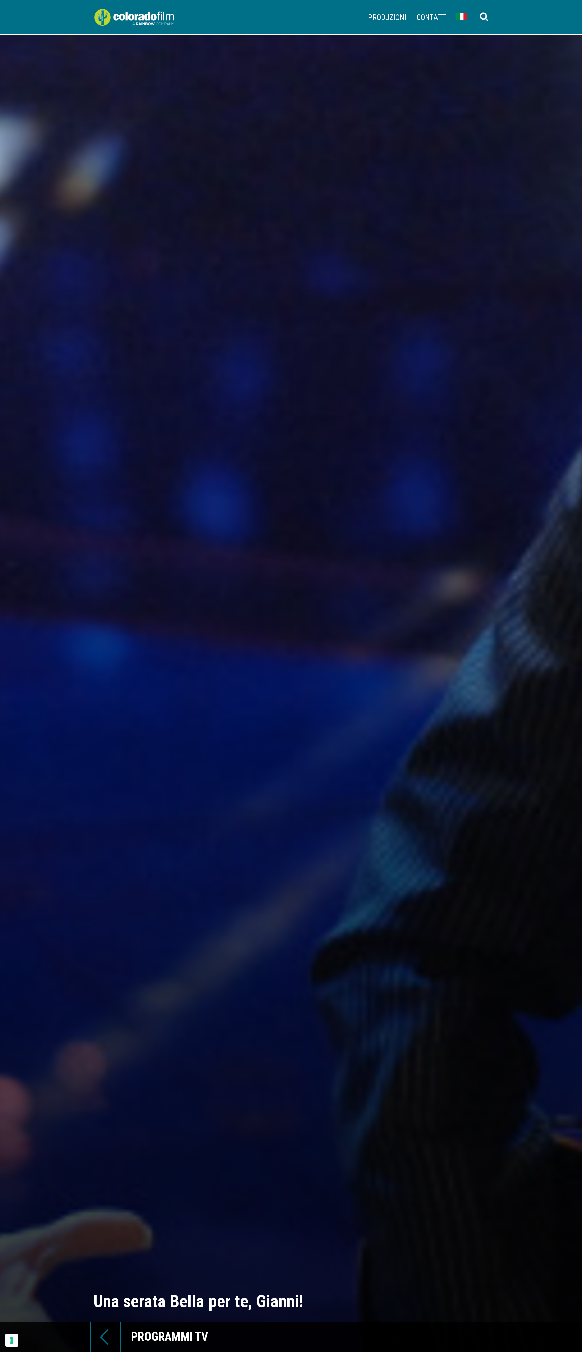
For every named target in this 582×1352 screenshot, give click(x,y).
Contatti (432, 17)
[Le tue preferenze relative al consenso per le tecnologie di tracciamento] (11, 1340)
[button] (461, 16)
